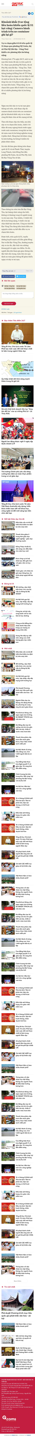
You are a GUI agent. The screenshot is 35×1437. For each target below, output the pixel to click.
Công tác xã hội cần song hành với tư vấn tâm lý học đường (23, 613)
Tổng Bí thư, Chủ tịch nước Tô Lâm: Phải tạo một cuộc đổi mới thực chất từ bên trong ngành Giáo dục (16, 348)
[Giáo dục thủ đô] (17, 4)
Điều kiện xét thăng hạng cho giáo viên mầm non (23, 815)
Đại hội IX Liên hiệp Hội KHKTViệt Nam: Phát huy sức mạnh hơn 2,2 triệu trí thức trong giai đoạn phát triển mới (24, 1364)
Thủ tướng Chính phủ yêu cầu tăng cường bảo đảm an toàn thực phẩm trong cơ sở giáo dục (16, 474)
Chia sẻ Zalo (21, 276)
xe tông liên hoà (21, 288)
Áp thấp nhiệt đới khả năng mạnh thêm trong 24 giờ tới (15, 380)
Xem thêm (17, 1281)
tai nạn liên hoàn (21, 286)
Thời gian (9, 312)
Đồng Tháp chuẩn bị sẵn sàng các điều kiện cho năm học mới (24, 549)
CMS (15, 1435)
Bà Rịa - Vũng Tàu (9, 286)
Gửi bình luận (8, 303)
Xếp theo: (4, 312)
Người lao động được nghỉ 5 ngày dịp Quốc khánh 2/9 (17, 442)
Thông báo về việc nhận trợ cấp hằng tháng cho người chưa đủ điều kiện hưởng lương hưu (24, 892)
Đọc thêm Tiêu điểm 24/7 (14, 321)
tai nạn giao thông (9, 288)
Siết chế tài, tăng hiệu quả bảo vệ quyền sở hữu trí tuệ (24, 1338)
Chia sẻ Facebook (9, 276)
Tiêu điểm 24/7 (6, 13)
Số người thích (18, 312)
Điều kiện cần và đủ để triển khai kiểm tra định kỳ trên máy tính (24, 524)
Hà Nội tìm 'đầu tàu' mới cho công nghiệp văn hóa (23, 788)
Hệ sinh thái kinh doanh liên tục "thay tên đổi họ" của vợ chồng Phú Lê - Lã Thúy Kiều (17, 411)
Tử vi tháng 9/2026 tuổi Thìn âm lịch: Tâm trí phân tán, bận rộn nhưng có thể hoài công (24, 802)
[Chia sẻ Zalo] (32, 13)
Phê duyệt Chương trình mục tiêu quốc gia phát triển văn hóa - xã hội (16, 1316)
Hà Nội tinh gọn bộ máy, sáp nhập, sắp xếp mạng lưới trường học (24, 601)
